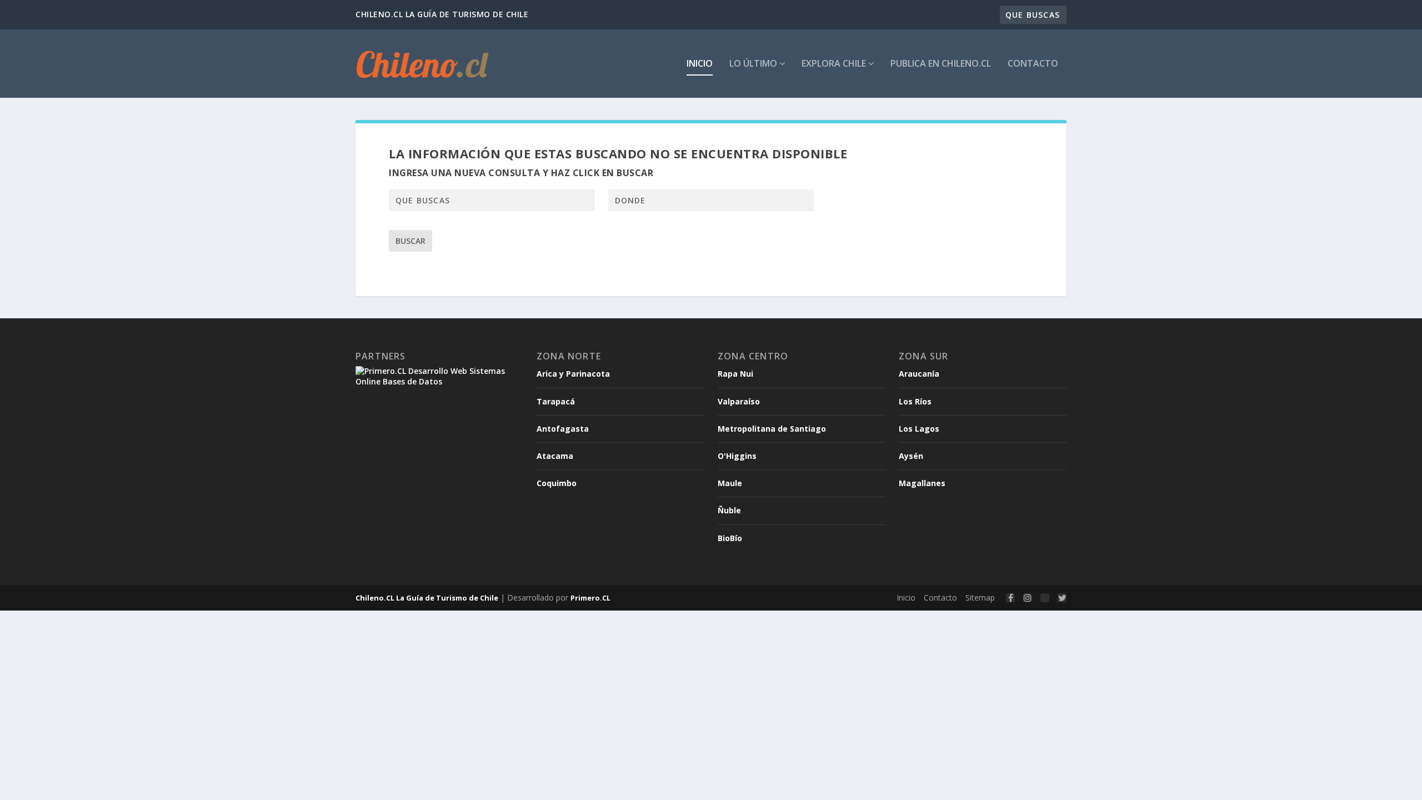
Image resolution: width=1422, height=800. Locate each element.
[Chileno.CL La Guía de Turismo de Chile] (423, 63)
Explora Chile (835, 64)
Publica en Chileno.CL (940, 64)
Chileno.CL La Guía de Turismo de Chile (427, 598)
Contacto (1033, 64)
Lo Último (754, 64)
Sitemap (980, 597)
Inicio (700, 64)
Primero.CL (590, 598)
